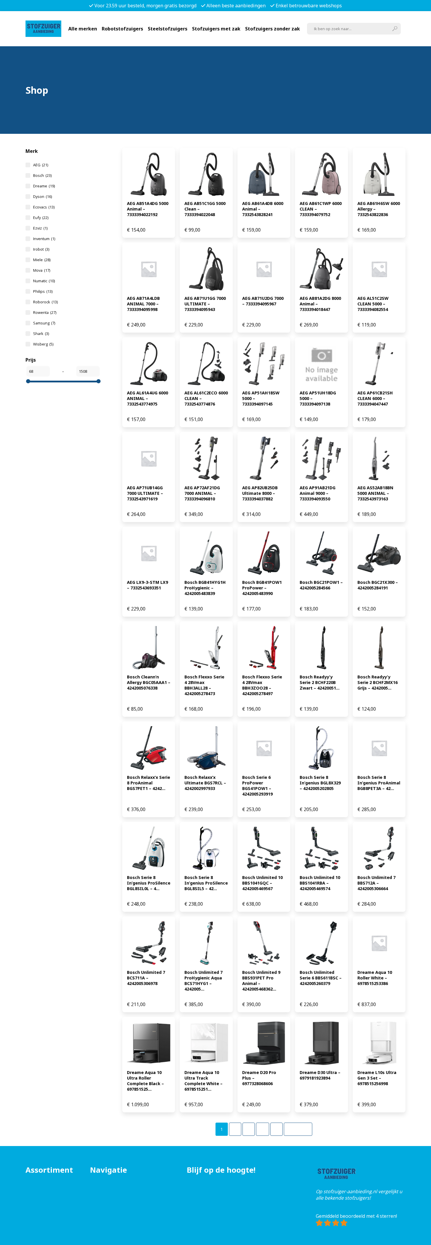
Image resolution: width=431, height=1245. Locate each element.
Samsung (44, 323)
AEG (40, 164)
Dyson (42, 196)
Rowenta (44, 312)
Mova (41, 270)
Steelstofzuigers (167, 28)
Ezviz (40, 228)
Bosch (42, 175)
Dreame (44, 186)
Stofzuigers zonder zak (272, 28)
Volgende (298, 1129)
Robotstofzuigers (122, 28)
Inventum (44, 238)
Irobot (41, 249)
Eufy (40, 217)
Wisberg (43, 344)
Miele (41, 259)
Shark (41, 333)
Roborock (45, 302)
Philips (42, 291)
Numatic (44, 280)
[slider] (28, 381)
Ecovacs (44, 207)
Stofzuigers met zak (216, 28)
